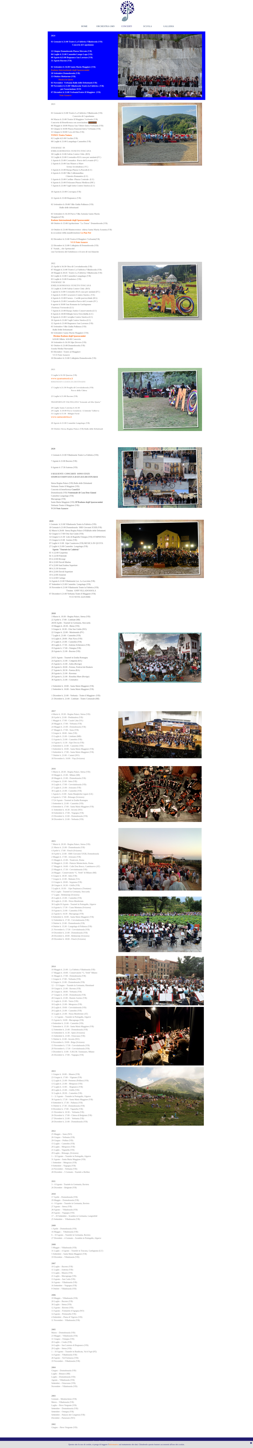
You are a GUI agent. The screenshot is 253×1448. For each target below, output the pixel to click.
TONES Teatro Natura (61, 135)
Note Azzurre (65, 95)
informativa (113, 1444)
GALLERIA (168, 26)
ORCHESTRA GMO (105, 26)
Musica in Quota (65, 79)
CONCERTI (126, 26)
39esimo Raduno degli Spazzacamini (69, 336)
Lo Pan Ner (86, 233)
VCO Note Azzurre (79, 242)
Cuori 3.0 (92, 122)
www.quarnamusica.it (62, 378)
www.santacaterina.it (61, 416)
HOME (84, 26)
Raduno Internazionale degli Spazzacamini (70, 70)
